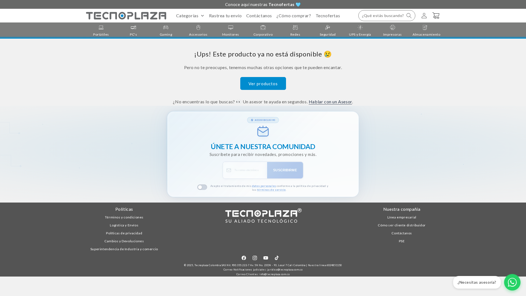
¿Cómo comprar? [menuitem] (293, 15)
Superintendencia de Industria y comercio (124, 249)
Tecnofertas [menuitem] (328, 15)
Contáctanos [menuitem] (259, 15)
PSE (402, 241)
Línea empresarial (401, 217)
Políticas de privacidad (124, 233)
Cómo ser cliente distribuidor (401, 225)
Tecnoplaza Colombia (208, 265)
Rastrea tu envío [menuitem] (225, 15)
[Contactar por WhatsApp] (512, 282)
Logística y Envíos (124, 225)
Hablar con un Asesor (330, 101)
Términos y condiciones (124, 217)
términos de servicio (271, 189)
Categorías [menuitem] (187, 15)
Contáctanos (401, 233)
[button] (386, 15)
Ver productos (263, 83)
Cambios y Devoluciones (124, 241)
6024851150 (334, 265)
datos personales (264, 185)
